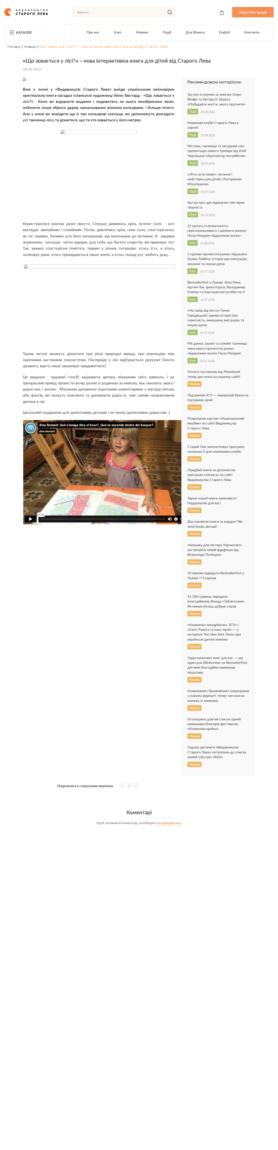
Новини (142, 32)
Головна (14, 47)
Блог (118, 32)
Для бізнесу (195, 32)
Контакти (251, 32)
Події (167, 32)
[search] (169, 12)
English (224, 32)
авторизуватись (169, 823)
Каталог (24, 32)
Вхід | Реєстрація (253, 12)
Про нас (93, 32)
